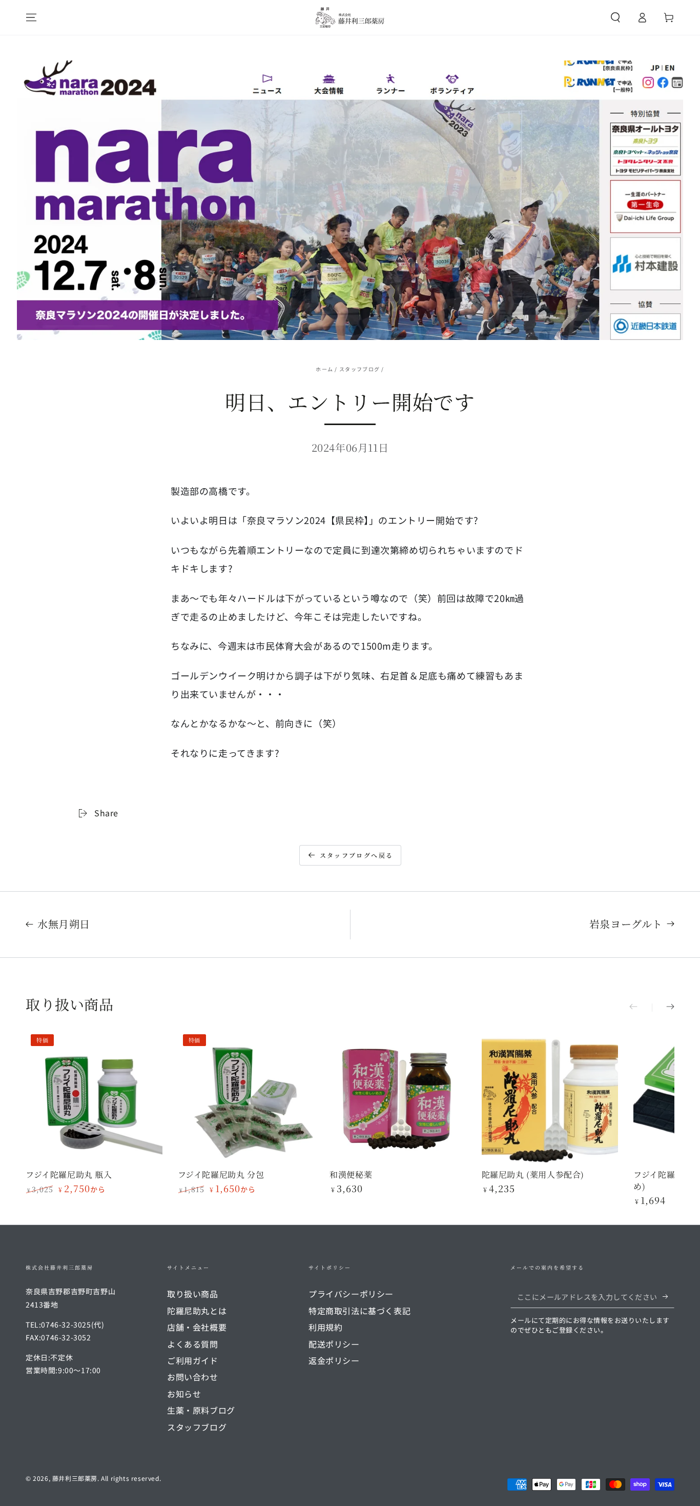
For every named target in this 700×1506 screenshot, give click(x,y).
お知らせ (184, 1394)
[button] (615, 17)
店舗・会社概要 (197, 1327)
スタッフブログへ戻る (357, 855)
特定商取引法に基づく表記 (359, 1310)
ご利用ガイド (192, 1360)
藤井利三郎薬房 (74, 1478)
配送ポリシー (334, 1344)
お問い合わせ (192, 1377)
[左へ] (640, 1007)
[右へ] (663, 1007)
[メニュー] (31, 17)
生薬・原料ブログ (201, 1410)
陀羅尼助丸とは (197, 1310)
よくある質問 (192, 1344)
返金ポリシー (334, 1360)
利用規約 (325, 1327)
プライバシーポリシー (351, 1294)
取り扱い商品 (192, 1294)
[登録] (668, 1296)
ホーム (324, 369)
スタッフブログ (359, 369)
